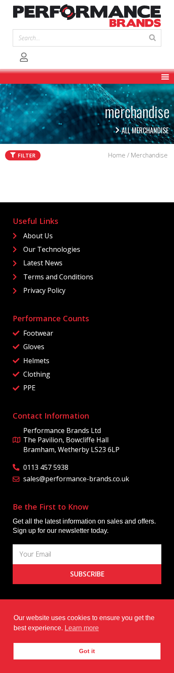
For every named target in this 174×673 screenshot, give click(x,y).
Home (116, 155)
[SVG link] (87, 15)
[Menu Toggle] (165, 76)
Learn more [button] (82, 628)
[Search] (152, 38)
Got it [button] (87, 651)
